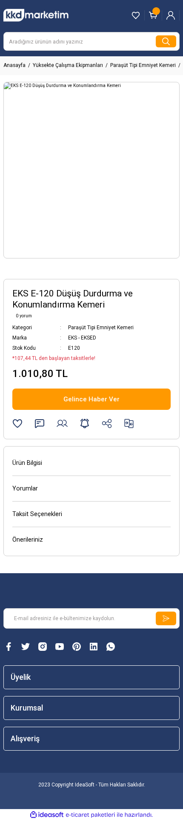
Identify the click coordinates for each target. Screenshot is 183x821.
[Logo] (44, 15)
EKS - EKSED (82, 338)
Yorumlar (25, 488)
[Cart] (153, 15)
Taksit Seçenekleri (37, 514)
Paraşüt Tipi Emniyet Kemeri (101, 328)
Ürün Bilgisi (27, 463)
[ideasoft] (47, 815)
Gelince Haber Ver (91, 399)
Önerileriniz (27, 539)
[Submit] (166, 618)
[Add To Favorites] (17, 423)
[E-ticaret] (90, 815)
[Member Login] (170, 15)
